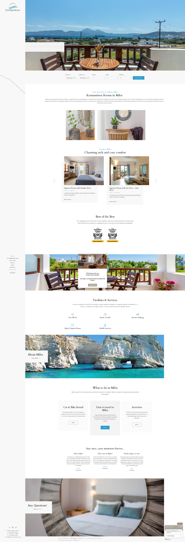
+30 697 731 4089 (13, 533)
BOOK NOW (138, 77)
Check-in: (67, 74)
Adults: (107, 74)
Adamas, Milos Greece (13, 530)
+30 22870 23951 (13, 535)
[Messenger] (179, 526)
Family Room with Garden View (122, 188)
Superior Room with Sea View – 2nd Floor (78, 189)
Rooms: (94, 74)
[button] (156, 180)
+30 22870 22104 (13, 532)
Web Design (73, 538)
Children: (121, 74)
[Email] (181, 526)
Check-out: (82, 74)
